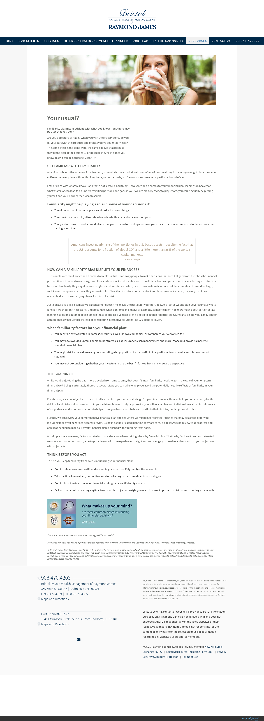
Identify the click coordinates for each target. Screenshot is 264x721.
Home (9, 40)
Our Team (141, 40)
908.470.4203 (56, 577)
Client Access (248, 40)
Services (51, 40)
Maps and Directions (55, 599)
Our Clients (28, 40)
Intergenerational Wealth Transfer (96, 40)
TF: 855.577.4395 (76, 594)
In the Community (168, 40)
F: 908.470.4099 (51, 594)
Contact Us (221, 40)
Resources (197, 40)
